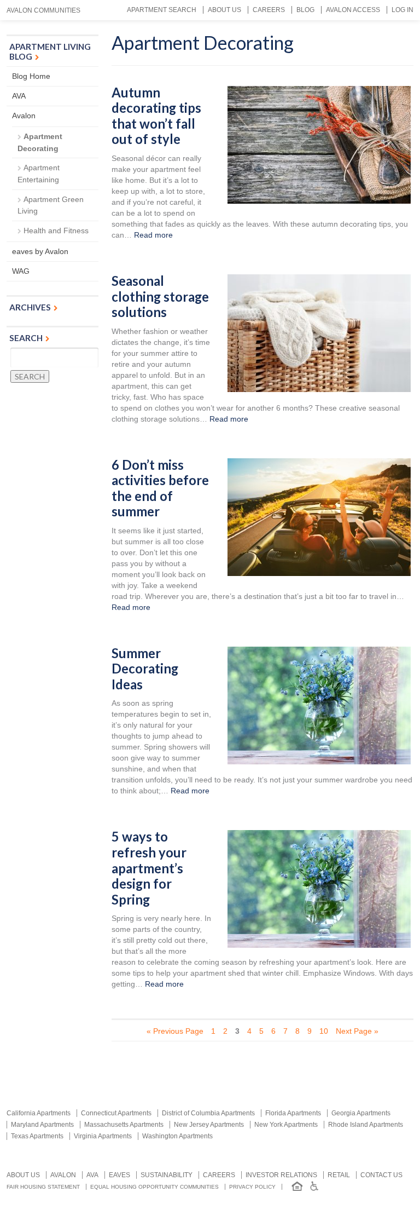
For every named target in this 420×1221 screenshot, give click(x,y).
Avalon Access (353, 10)
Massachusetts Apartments (124, 1124)
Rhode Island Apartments (365, 1124)
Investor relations (281, 1175)
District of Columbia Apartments (208, 1113)
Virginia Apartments (103, 1136)
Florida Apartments (293, 1113)
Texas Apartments (37, 1136)
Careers (269, 10)
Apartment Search (161, 10)
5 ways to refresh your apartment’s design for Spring (149, 868)
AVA (19, 95)
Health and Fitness (56, 230)
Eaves (119, 1175)
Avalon (24, 115)
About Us (224, 10)
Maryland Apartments (42, 1124)
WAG (21, 271)
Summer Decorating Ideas (145, 669)
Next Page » (357, 1031)
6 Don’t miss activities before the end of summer (160, 488)
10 (323, 1031)
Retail (339, 1175)
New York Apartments (286, 1124)
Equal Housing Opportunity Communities (154, 1187)
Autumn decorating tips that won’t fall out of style (156, 116)
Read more (153, 235)
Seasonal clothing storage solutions (160, 296)
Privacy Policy (252, 1187)
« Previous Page (175, 1031)
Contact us (381, 1175)
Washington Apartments (177, 1136)
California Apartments (39, 1113)
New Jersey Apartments (209, 1124)
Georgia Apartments (360, 1113)
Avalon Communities (43, 10)
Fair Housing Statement (43, 1187)
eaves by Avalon (40, 251)
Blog (305, 10)
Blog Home (31, 76)
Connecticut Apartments (116, 1113)
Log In (402, 10)
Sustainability (166, 1175)
